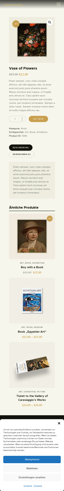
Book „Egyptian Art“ (32, 331)
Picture (41, 392)
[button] (59, 423)
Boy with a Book (32, 267)
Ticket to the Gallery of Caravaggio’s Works (32, 398)
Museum (38, 327)
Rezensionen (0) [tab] (22, 154)
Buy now (38, 119)
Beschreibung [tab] (21, 147)
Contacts (28, 485)
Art (26, 132)
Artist (24, 128)
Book (33, 132)
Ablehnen (32, 468)
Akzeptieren (32, 459)
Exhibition (42, 132)
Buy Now (32, 302)
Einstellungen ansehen (32, 477)
